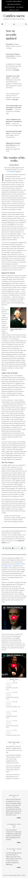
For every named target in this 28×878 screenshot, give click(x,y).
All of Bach (19, 7)
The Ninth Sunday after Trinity (13, 706)
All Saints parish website (14, 1)
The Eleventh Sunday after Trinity (12, 698)
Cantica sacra (14, 15)
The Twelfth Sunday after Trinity (12, 688)
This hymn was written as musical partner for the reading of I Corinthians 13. (13, 776)
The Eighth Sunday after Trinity (11, 717)
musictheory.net (10, 7)
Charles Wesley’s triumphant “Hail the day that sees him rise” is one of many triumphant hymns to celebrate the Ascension (13, 759)
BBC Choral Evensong (13, 4)
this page (15, 99)
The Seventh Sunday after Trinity (12, 726)
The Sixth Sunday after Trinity (13, 735)
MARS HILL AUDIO (14, 10)
